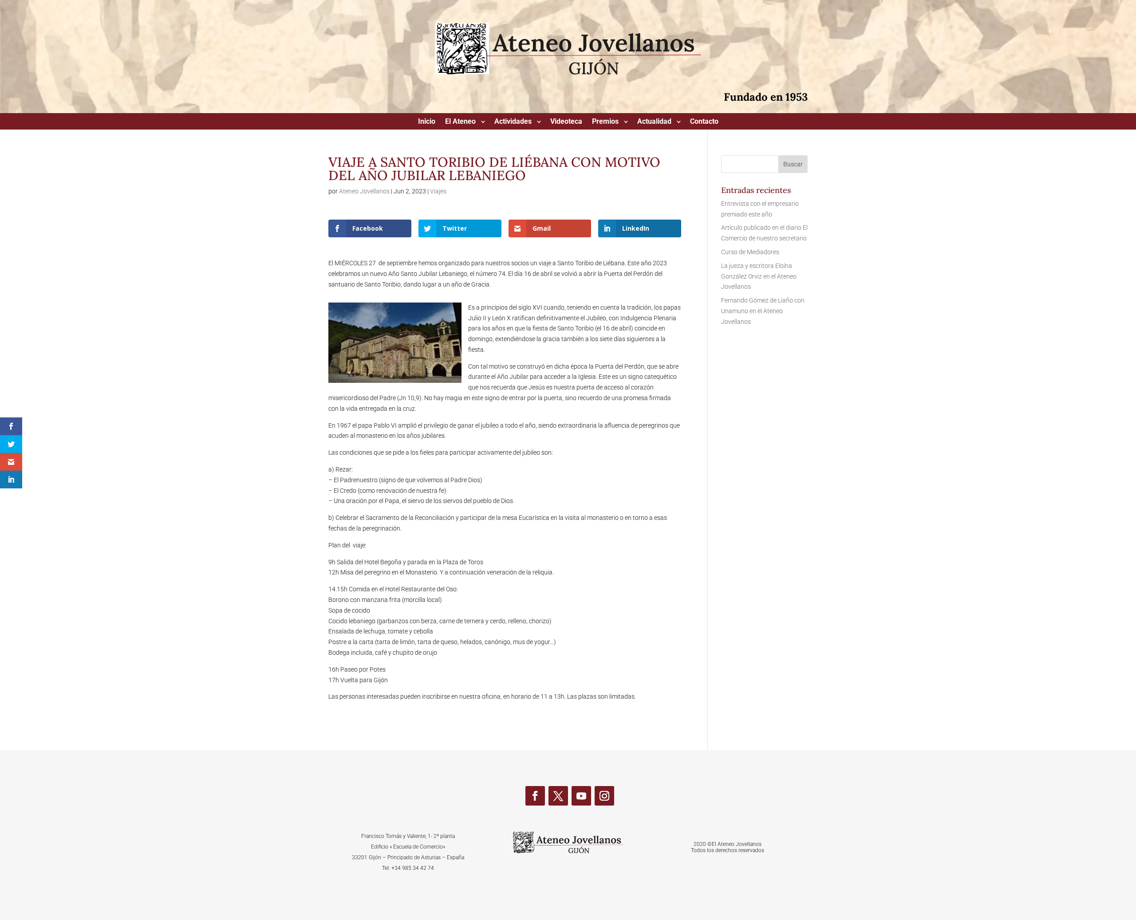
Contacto (704, 122)
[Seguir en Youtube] (581, 796)
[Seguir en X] (558, 796)
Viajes (438, 191)
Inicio (426, 122)
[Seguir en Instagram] (604, 796)
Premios (605, 122)
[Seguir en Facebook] (535, 796)
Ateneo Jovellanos (364, 191)
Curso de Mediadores (750, 252)
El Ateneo (460, 122)
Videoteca (566, 122)
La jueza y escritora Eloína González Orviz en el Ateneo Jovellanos (759, 276)
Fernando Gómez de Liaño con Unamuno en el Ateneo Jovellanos (763, 311)
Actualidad (654, 122)
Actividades (513, 122)
